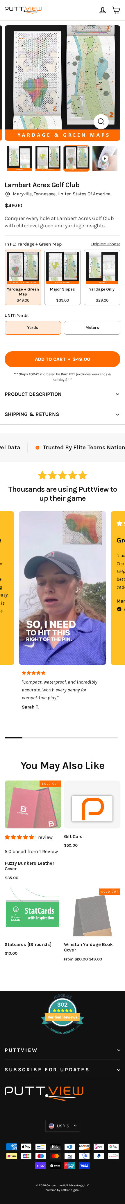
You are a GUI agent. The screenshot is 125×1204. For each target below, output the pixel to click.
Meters (92, 327)
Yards (32, 327)
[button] (20, 837)
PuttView (21, 1050)
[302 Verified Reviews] (62, 1037)
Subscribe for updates (47, 1070)
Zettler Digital (70, 1190)
